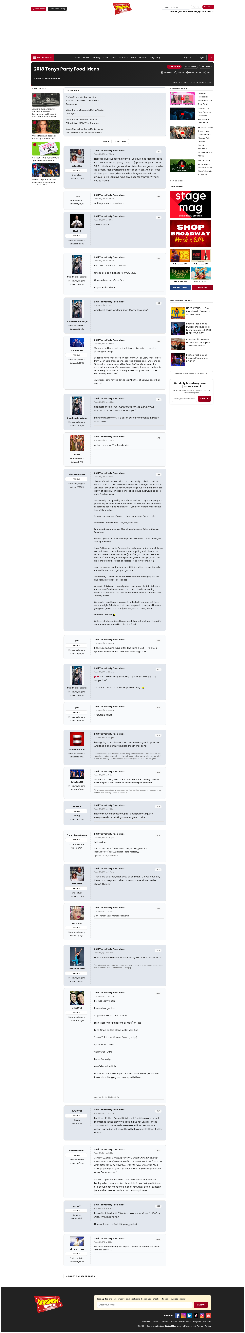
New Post (168, 72)
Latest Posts (190, 66)
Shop (133, 57)
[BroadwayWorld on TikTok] (195, 1315)
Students (123, 57)
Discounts (202, 287)
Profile (76, 170)
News (77, 57)
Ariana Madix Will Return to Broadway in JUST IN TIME (44, 130)
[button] (211, 57)
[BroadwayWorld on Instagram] (183, 1315)
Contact (164, 1321)
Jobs (113, 57)
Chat (106, 57)
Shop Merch (40, 9)
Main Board (174, 66)
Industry (96, 57)
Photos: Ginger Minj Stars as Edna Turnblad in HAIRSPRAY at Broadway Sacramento (82, 100)
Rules (209, 72)
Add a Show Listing (57, 9)
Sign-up (196, 7)
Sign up (204, 398)
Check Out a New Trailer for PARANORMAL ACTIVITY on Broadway (204, 115)
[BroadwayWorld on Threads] (202, 1315)
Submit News (185, 1321)
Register (188, 57)
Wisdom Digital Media (167, 1326)
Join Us (173, 1321)
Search (181, 72)
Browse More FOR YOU (189, 373)
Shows (86, 57)
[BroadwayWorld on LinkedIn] (189, 1315)
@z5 (96, 676)
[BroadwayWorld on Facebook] (177, 1315)
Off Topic (205, 66)
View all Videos (177, 180)
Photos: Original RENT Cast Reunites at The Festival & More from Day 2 (44, 175)
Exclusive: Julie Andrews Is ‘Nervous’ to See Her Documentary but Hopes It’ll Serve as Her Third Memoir (44, 106)
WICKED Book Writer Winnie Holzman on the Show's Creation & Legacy (205, 167)
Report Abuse (195, 72)
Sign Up (201, 1304)
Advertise (146, 1321)
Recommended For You (181, 300)
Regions (197, 1321)
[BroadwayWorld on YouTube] (208, 1315)
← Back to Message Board (47, 78)
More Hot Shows (180, 287)
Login (201, 57)
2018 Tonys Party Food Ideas (109, 150)
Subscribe (120, 141)
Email (106, 141)
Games (142, 57)
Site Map (207, 1321)
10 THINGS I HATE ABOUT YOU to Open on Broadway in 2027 (45, 152)
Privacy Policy (204, 1326)
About (155, 1321)
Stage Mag (155, 57)
